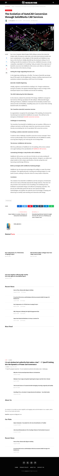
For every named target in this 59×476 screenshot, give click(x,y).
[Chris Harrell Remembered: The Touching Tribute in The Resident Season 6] (8, 431)
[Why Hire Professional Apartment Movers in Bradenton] (8, 374)
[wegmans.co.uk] (29, 2)
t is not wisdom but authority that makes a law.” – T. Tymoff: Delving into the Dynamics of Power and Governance (29, 363)
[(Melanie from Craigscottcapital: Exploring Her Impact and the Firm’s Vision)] (8, 380)
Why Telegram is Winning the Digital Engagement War (26, 311)
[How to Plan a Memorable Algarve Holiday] (8, 291)
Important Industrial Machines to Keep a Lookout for (26, 318)
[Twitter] (6, 61)
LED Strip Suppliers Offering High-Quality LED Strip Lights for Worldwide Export (16, 275)
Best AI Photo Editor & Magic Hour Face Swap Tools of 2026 (41, 253)
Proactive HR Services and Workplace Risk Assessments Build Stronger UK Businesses (32, 298)
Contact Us (40, 467)
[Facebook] (6, 58)
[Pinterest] (6, 69)
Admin (10, 359)
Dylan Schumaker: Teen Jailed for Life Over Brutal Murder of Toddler (30, 423)
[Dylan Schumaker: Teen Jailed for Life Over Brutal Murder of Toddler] (8, 424)
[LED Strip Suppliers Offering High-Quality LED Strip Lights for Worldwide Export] (17, 266)
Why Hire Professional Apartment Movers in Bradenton (27, 372)
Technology (9, 10)
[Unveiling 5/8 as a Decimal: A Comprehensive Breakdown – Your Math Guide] (8, 393)
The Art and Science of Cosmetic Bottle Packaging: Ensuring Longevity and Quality (33, 385)
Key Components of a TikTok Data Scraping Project (14, 253)
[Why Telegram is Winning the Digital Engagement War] (8, 313)
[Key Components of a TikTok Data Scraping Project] (17, 244)
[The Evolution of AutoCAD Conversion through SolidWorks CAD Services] (29, 37)
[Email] (6, 72)
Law (6, 359)
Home (13, 6)
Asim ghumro (12, 20)
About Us (33, 467)
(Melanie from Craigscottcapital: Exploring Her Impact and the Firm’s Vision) (32, 379)
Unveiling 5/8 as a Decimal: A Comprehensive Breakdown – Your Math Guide (32, 392)
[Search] (53, 2)
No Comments (27, 20)
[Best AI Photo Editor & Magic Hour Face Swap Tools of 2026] (42, 244)
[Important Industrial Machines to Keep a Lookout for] (8, 320)
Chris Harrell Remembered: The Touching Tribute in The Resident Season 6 (32, 430)
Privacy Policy (24, 467)
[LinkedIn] (6, 65)
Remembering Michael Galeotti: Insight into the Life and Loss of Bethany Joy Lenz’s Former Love (42, 216)
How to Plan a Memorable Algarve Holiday (23, 290)
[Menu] (6, 2)
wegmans (27, 471)
